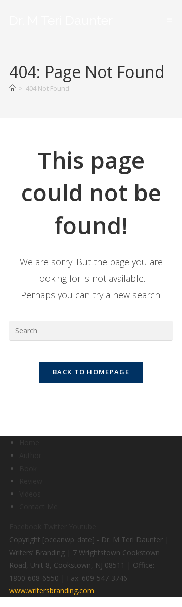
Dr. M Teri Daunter (61, 20)
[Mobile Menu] (170, 20)
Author (30, 455)
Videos (30, 494)
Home (29, 442)
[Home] (12, 88)
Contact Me (38, 506)
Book (28, 468)
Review (30, 481)
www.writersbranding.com (51, 590)
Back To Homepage (91, 371)
